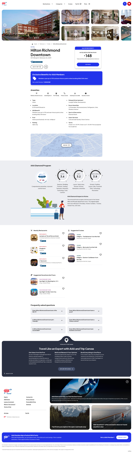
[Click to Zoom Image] (31, 25)
